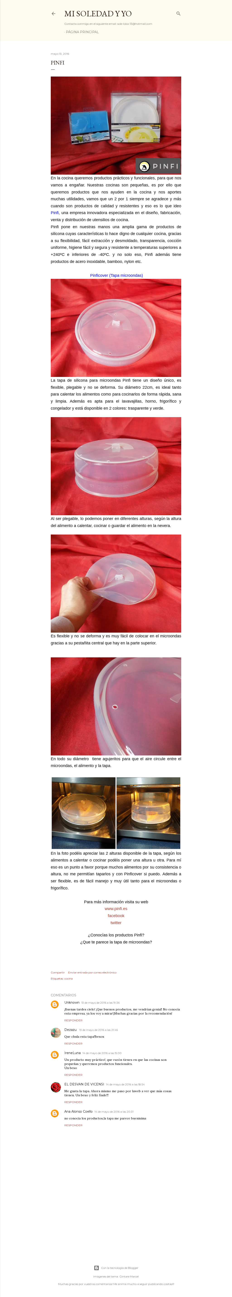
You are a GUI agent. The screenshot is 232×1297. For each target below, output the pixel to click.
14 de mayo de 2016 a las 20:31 (113, 1111)
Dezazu (70, 1030)
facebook (116, 915)
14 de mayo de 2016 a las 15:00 (102, 1053)
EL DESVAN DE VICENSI (84, 1084)
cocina (68, 978)
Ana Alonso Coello (78, 1111)
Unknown (72, 1002)
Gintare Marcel (129, 1276)
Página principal (82, 32)
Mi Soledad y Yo (98, 13)
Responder (73, 1020)
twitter (116, 923)
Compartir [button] (58, 972)
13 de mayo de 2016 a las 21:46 (98, 1030)
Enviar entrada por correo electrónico (92, 972)
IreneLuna (72, 1053)
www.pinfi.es (116, 908)
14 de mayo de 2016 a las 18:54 (125, 1084)
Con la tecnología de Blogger (119, 1268)
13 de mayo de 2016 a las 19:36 (100, 1002)
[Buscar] (178, 12)
